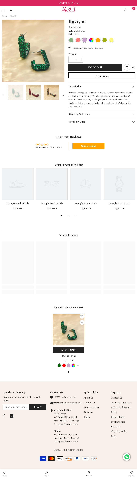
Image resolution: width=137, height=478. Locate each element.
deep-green (59, 365)
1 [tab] (61, 215)
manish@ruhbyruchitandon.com (67, 402)
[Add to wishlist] (127, 67)
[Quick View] (82, 322)
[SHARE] (132, 67)
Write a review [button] (88, 146)
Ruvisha (68, 355)
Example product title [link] (18, 203)
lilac (69, 365)
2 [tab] (65, 215)
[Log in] (125, 9)
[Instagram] (11, 416)
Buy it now (102, 76)
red (64, 365)
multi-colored (73, 365)
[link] (18, 287)
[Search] (11, 10)
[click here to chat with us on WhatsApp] (126, 457)
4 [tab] (72, 215)
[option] (68, 3)
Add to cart (95, 67)
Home (4, 16)
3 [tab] (68, 215)
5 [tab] (75, 215)
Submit (37, 407)
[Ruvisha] (68, 329)
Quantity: (72, 54)
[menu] (3, 9)
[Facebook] (4, 416)
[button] (3, 92)
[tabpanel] (18, 190)
